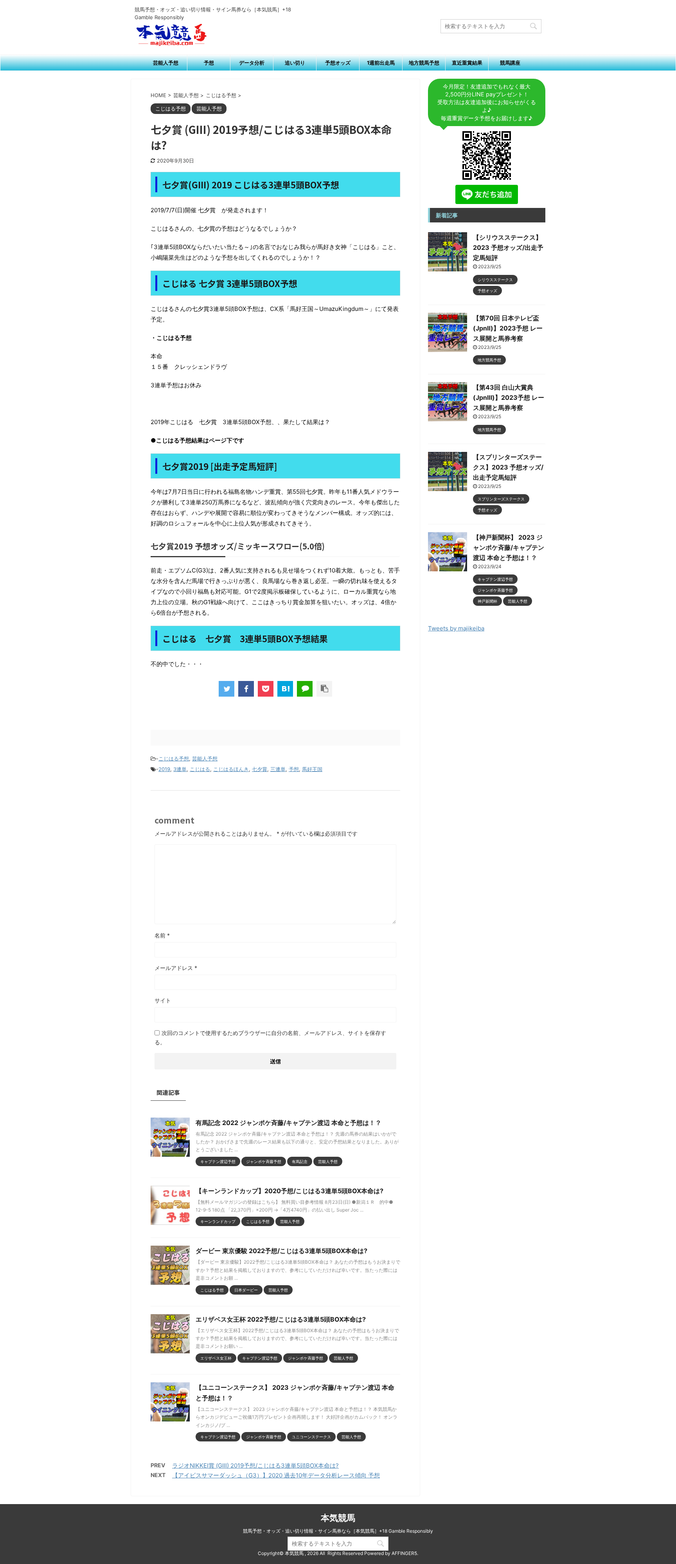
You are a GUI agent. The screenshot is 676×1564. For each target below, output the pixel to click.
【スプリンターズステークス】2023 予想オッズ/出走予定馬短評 (508, 467)
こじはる (200, 769)
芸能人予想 (165, 63)
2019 (164, 769)
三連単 (278, 769)
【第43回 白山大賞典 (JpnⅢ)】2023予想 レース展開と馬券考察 (508, 397)
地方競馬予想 (424, 63)
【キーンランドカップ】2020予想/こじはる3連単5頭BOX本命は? (289, 1191)
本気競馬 (338, 1518)
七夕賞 (259, 769)
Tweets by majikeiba (456, 628)
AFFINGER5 (404, 1553)
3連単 (180, 769)
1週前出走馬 (381, 63)
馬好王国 (312, 769)
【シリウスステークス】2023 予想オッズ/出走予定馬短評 (508, 247)
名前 (162, 935)
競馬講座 (510, 63)
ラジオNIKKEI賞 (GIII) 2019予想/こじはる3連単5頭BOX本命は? (255, 1465)
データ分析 (251, 63)
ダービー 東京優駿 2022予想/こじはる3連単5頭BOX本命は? (281, 1251)
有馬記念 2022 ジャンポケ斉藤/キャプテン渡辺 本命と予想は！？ (288, 1123)
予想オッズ (338, 63)
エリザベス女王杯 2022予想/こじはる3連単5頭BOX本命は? (281, 1319)
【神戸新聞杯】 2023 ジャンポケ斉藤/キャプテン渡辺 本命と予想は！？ (508, 547)
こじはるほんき (231, 769)
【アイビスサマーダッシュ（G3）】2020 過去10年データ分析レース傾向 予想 (276, 1475)
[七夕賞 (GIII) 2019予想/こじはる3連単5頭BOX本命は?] (285, 689)
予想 (209, 63)
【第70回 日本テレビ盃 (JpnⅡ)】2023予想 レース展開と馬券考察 (508, 328)
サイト (163, 1000)
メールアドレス (176, 967)
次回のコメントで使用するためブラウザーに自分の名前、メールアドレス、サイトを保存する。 (270, 1037)
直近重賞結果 (467, 63)
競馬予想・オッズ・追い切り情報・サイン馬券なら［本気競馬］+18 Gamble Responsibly (338, 1531)
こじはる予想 (173, 758)
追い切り (295, 63)
